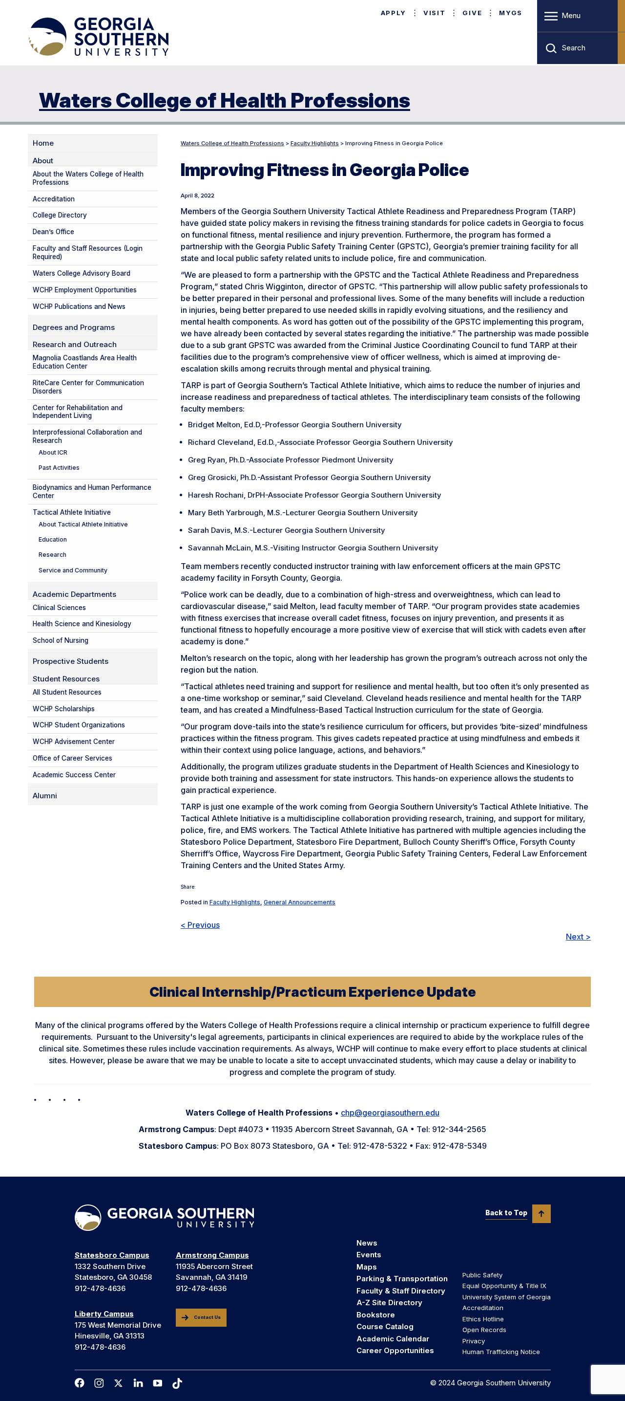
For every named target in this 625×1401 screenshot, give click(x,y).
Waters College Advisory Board (81, 273)
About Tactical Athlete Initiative (83, 524)
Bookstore (375, 1314)
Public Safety (482, 1275)
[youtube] (158, 1383)
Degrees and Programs (74, 327)
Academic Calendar (392, 1338)
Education (53, 539)
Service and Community (73, 570)
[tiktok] (177, 1383)
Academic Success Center (74, 775)
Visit (434, 13)
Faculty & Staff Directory (400, 1290)
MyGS (510, 13)
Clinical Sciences (59, 608)
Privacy (473, 1341)
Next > (578, 936)
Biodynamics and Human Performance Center (92, 491)
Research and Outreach (75, 344)
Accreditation (54, 199)
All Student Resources (67, 692)
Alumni (45, 795)
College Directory (60, 215)
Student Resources (66, 679)
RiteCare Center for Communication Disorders (88, 387)
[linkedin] (138, 1383)
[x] (119, 1383)
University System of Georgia (506, 1297)
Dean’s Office (53, 232)
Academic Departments (74, 594)
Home (43, 143)
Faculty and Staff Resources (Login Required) (88, 252)
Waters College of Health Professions (224, 100)
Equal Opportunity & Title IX (504, 1286)
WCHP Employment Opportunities (85, 290)
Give (472, 13)
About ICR (53, 452)
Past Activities (59, 467)
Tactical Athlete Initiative (72, 512)
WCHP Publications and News (79, 306)
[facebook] (79, 1383)
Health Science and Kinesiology (82, 624)
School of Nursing (60, 640)
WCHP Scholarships (64, 709)
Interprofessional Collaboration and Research (87, 436)
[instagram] (99, 1383)
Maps (366, 1266)
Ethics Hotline (483, 1319)
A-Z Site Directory (389, 1302)
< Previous (200, 925)
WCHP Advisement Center (74, 741)
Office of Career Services (72, 758)
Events (368, 1254)
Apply (393, 13)
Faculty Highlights (234, 902)
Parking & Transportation (402, 1278)
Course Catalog (385, 1326)
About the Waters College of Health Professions (88, 178)
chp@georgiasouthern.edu (390, 1112)
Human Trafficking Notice (501, 1352)
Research (52, 554)
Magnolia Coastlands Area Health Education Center (85, 362)
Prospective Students (70, 661)
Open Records (484, 1330)
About (43, 160)
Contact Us (207, 1317)
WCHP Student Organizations (79, 725)
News (366, 1243)
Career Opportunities (395, 1350)
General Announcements (299, 902)
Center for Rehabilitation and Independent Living (78, 412)
